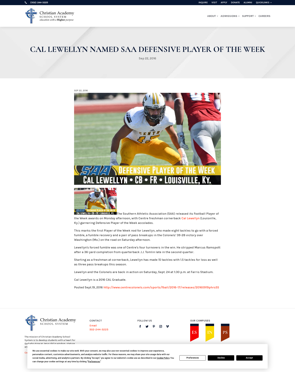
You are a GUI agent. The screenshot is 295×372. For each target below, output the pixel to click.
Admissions (229, 16)
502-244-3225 (98, 329)
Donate (235, 2)
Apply (224, 2)
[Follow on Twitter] (147, 326)
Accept (249, 358)
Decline (221, 358)
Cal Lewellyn (190, 218)
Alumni (248, 2)
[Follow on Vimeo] (167, 326)
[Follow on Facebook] (140, 326)
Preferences (192, 358)
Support (248, 16)
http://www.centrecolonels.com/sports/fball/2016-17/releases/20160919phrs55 (161, 287)
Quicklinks (262, 2)
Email (93, 325)
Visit (214, 2)
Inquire (203, 2)
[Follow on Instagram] (160, 326)
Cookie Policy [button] (163, 358)
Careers (264, 16)
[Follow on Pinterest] (154, 326)
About (211, 16)
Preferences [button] (94, 361)
